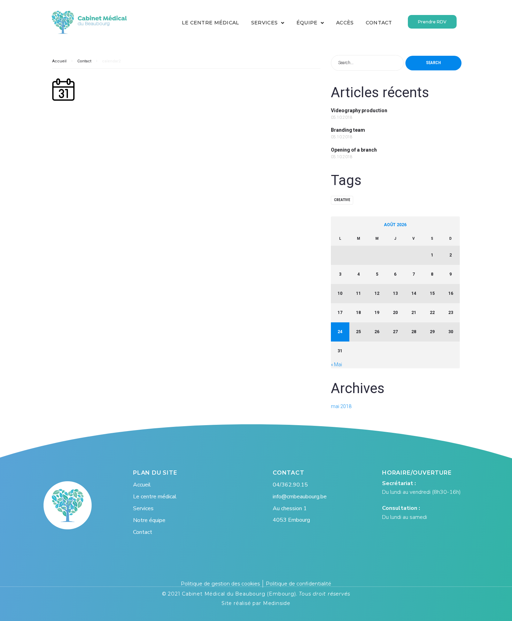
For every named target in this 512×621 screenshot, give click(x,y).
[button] (432, 22)
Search (433, 62)
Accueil (59, 61)
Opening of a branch (354, 150)
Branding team (348, 130)
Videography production (359, 110)
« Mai (336, 364)
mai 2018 (341, 406)
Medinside (276, 603)
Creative (342, 200)
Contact (84, 61)
